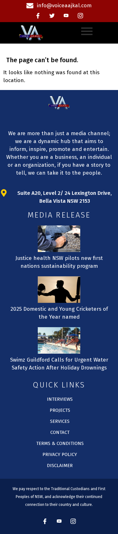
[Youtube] (66, 16)
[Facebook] (37, 16)
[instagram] (80, 16)
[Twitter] (52, 16)
